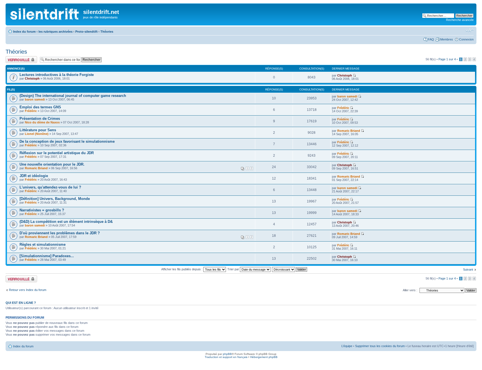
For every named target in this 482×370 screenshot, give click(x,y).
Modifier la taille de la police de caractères (470, 30)
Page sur (447, 59)
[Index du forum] (45, 13)
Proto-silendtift (86, 31)
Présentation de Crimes (40, 118)
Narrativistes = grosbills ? (42, 210)
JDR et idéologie (34, 176)
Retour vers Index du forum (27, 290)
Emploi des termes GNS (40, 107)
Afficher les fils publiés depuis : (182, 269)
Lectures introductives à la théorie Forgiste (57, 75)
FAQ (431, 39)
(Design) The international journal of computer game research (73, 96)
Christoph (32, 78)
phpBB (227, 353)
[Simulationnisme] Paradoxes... (47, 256)
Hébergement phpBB (264, 357)
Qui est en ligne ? (21, 302)
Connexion (466, 39)
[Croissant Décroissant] (290, 269)
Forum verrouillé (17, 57)
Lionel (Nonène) (37, 133)
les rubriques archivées (55, 31)
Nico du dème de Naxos (42, 122)
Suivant (468, 269)
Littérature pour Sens (38, 130)
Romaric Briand (348, 130)
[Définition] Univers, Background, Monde (55, 199)
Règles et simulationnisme (43, 244)
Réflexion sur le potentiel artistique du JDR (57, 153)
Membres (446, 39)
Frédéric (31, 111)
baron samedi (35, 99)
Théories (106, 31)
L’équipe (346, 346)
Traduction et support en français (226, 357)
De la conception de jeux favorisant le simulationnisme (67, 141)
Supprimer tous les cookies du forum (380, 346)
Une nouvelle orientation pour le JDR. (52, 164)
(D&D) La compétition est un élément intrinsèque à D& (66, 221)
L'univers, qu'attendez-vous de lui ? (50, 187)
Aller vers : (410, 290)
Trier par (233, 269)
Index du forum (24, 31)
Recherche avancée (460, 20)
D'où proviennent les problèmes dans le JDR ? (60, 233)
